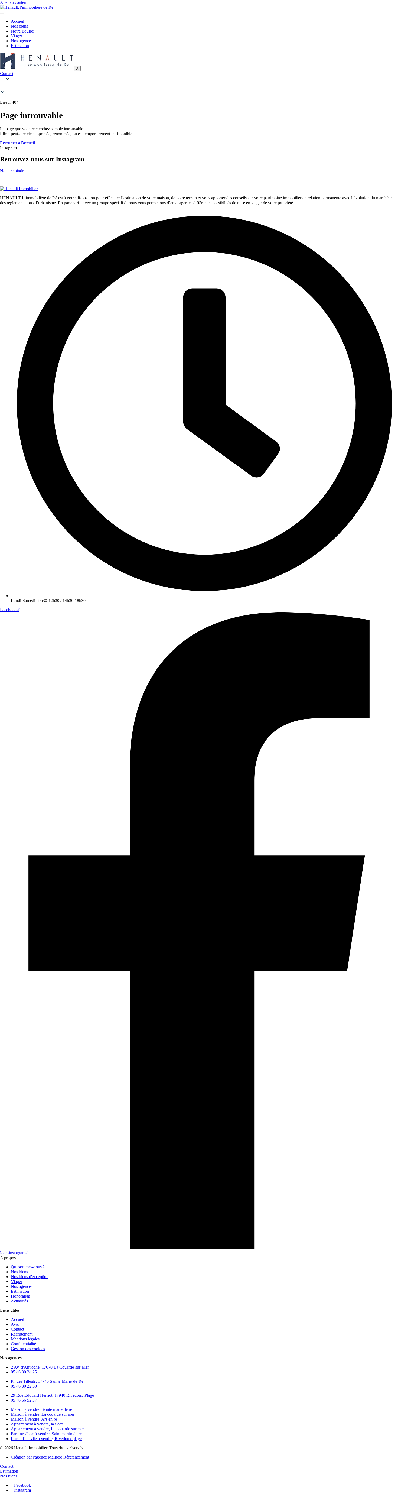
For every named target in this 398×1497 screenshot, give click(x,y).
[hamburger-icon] (2, 13)
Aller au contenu (14, 2)
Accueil (17, 21)
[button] (199, 86)
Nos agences (21, 40)
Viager (16, 36)
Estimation (20, 45)
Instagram (22, 1490)
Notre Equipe (22, 31)
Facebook (22, 1485)
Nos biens (19, 26)
